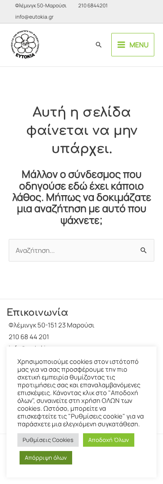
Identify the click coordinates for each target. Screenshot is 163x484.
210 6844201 (93, 5)
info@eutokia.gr (34, 16)
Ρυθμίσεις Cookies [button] (48, 440)
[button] (99, 45)
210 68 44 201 (29, 336)
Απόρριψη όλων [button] (46, 457)
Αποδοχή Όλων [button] (108, 440)
